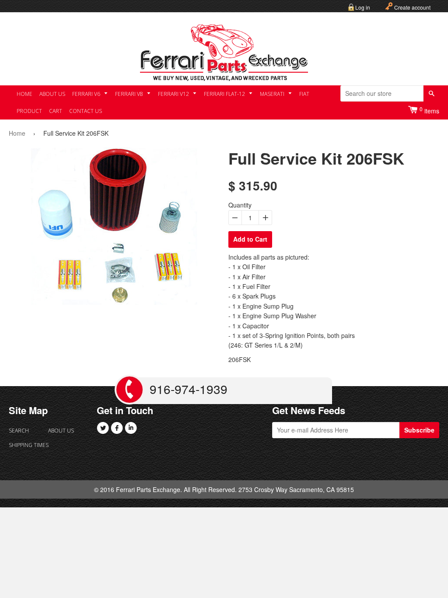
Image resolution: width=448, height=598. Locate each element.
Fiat (304, 94)
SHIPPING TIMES (28, 445)
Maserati (273, 94)
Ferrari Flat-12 (225, 94)
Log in (362, 7)
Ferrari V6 (87, 94)
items (429, 110)
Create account (412, 7)
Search (19, 430)
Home (24, 94)
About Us (52, 94)
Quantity (240, 205)
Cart (55, 111)
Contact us (85, 111)
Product (29, 111)
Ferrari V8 (129, 94)
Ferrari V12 (174, 94)
